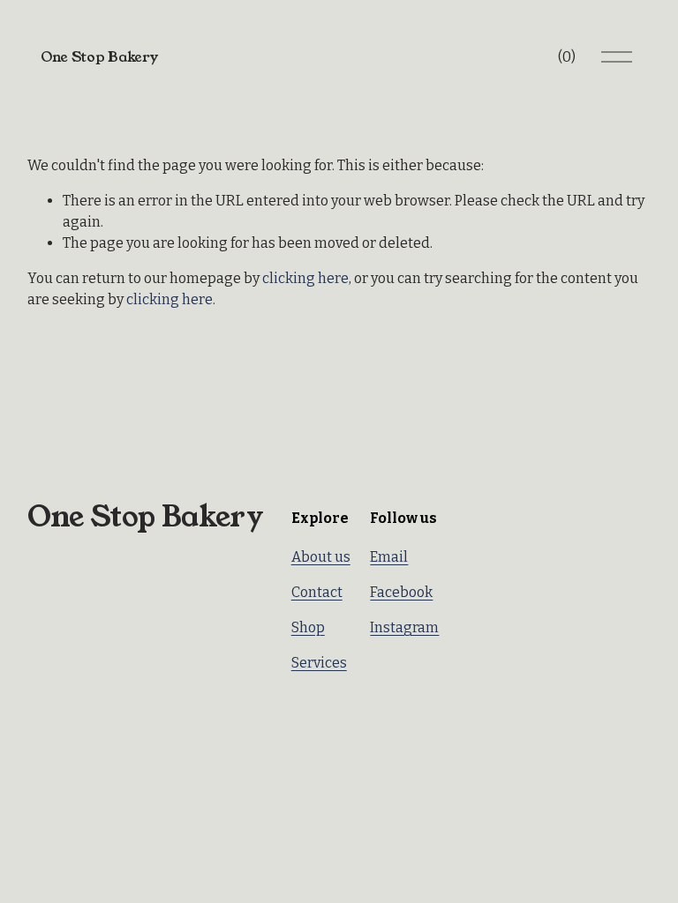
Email (389, 557)
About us (320, 557)
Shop (308, 627)
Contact (317, 592)
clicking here (305, 278)
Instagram (404, 627)
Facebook (401, 592)
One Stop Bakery (99, 57)
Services (319, 662)
